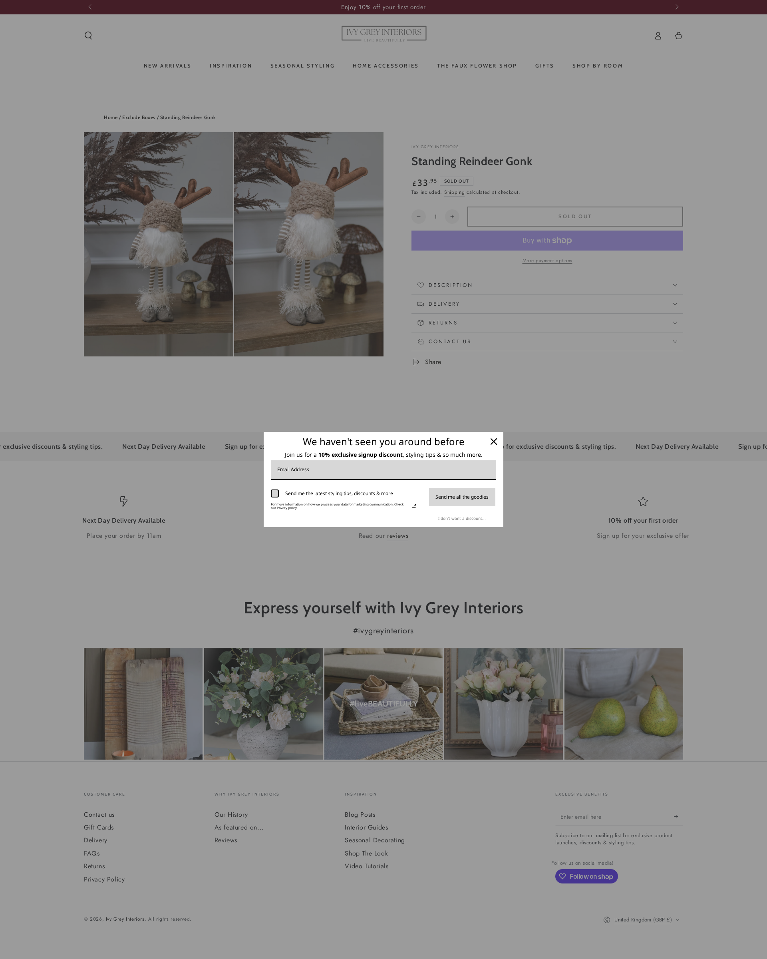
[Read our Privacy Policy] (414, 506)
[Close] (493, 441)
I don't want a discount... (462, 518)
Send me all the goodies (462, 496)
